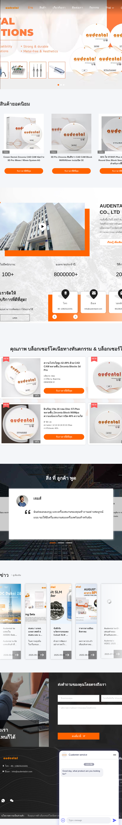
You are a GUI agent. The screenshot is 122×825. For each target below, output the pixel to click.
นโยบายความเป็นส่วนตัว (12, 815)
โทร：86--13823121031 (16, 766)
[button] (30, 518)
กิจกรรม (94, 7)
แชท (14, 318)
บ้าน (30, 7)
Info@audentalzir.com (93, 309)
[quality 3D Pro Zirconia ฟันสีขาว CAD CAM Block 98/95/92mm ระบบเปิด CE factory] (71, 134)
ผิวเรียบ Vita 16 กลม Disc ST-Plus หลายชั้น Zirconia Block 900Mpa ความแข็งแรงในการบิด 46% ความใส (63, 412)
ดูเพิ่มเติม (17, 575)
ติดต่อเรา (77, 7)
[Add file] (63, 820)
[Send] (114, 820)
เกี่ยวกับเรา (59, 7)
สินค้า (42, 7)
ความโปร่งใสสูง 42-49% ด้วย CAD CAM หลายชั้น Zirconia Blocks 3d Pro (62, 366)
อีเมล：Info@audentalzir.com (18, 771)
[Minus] (114, 755)
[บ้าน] (11, 7)
